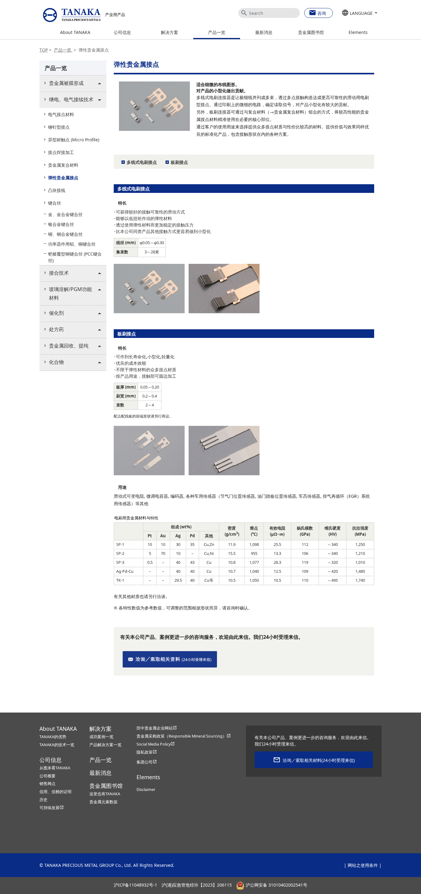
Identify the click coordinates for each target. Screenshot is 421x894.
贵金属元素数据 (103, 802)
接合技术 (59, 272)
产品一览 (216, 32)
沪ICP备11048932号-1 (135, 885)
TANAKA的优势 (52, 736)
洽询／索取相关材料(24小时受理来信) (319, 760)
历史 (43, 799)
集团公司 (147, 762)
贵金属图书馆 (311, 32)
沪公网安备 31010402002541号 (275, 885)
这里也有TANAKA (104, 793)
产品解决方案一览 (105, 744)
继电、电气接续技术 (71, 99)
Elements (358, 32)
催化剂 (56, 313)
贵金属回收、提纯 (68, 345)
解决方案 (169, 32)
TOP (43, 50)
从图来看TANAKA (54, 768)
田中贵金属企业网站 (157, 728)
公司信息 (122, 32)
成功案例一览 (101, 736)
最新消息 (263, 32)
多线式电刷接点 (142, 162)
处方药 (56, 329)
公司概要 (47, 776)
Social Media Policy (156, 744)
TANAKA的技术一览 (56, 744)
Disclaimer (146, 789)
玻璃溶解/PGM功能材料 (70, 293)
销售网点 (47, 783)
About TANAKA (75, 32)
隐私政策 (147, 752)
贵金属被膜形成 (66, 83)
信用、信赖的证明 (55, 791)
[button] (359, 13)
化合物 (56, 362)
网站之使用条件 (363, 865)
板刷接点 (179, 162)
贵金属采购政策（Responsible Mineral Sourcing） (184, 736)
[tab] (72, 83)
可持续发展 (51, 807)
